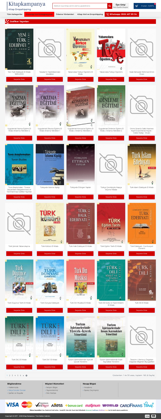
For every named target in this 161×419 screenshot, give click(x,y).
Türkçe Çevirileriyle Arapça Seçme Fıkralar (111, 188)
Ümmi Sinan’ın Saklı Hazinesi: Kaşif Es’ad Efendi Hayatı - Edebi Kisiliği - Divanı (142, 131)
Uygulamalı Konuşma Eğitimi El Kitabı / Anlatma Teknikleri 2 (80, 130)
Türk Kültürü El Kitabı (49, 246)
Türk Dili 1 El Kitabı (49, 360)
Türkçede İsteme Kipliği (50, 187)
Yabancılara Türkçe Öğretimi (111, 72)
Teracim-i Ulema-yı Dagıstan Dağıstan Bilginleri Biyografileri (141, 361)
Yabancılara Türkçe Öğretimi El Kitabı (80, 73)
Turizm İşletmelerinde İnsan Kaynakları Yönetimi (111, 361)
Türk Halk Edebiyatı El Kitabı (80, 246)
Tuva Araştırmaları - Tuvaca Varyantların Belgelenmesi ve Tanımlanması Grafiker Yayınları (19, 189)
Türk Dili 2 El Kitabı (19, 360)
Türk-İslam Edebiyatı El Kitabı (142, 187)
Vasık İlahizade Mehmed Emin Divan (141, 73)
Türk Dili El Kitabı (142, 303)
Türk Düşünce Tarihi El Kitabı (19, 303)
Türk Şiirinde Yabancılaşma (19, 246)
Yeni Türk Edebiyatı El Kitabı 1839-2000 (19, 73)
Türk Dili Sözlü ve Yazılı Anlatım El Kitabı (111, 304)
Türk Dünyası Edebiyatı (49, 303)
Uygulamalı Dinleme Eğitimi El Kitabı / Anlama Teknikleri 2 (111, 130)
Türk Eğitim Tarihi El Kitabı (111, 246)
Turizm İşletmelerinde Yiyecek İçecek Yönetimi (80, 361)
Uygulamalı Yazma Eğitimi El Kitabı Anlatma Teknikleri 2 (19, 130)
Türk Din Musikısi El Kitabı (80, 303)
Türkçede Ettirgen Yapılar (80, 187)
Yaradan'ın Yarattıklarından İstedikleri (49, 73)
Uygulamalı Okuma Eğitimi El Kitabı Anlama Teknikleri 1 (50, 130)
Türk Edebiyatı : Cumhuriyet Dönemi (141, 247)
